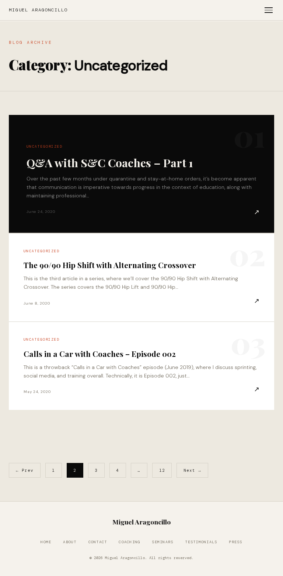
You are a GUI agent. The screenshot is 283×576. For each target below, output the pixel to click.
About (69, 542)
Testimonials (201, 542)
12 (162, 470)
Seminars (162, 542)
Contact (97, 542)
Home (46, 542)
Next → (193, 470)
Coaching (129, 542)
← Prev (25, 470)
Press (235, 542)
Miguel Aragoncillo (38, 10)
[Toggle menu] (268, 10)
